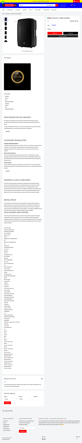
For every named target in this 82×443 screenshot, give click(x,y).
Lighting (24, 9)
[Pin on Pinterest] (73, 21)
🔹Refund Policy (5, 426)
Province (20, 396)
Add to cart (55, 33)
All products (7, 13)
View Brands (9, 9)
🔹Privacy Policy (5, 428)
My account (63, 5)
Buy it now (71, 33)
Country (5, 396)
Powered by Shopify (5, 439)
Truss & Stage (37, 9)
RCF (48, 21)
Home (3, 13)
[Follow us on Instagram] (45, 439)
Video (30, 9)
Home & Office (46, 9)
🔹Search (4, 422)
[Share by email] (77, 21)
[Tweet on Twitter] (75, 21)
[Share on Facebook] (71, 21)
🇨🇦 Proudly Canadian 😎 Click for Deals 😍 (41, 1)
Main (3, 9)
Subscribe (23, 431)
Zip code (35, 396)
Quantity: (49, 29)
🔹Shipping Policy (6, 424)
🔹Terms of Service (6, 430)
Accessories (53, 9)
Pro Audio (17, 9)
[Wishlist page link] (78, 5)
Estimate (7, 402)
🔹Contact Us (5, 420)
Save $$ (77, 1)
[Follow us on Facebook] (42, 439)
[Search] (56, 5)
